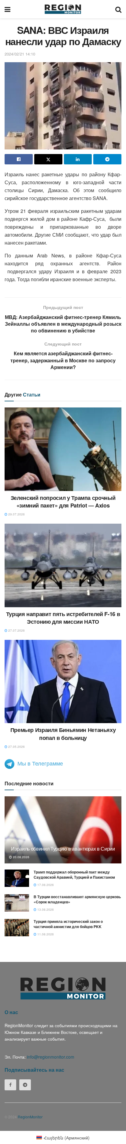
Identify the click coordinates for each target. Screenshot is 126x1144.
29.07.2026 (16, 514)
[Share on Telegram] (107, 159)
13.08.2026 (45, 909)
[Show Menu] (7, 9)
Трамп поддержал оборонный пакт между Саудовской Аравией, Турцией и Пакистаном (74, 874)
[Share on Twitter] (48, 159)
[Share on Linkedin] (78, 159)
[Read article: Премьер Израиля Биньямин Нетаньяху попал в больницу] (63, 681)
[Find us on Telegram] (25, 1084)
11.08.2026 (45, 934)
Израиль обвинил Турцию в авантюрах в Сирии (63, 848)
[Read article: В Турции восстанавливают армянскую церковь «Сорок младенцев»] (17, 903)
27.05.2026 (16, 746)
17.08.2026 (45, 885)
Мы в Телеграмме (40, 763)
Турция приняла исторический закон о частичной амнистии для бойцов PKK (68, 924)
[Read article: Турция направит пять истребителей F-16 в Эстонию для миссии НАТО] (63, 565)
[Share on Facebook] (19, 159)
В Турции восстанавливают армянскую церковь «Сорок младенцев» (77, 899)
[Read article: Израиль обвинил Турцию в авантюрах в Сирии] (63, 838)
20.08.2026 (20, 857)
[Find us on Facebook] (10, 1084)
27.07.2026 (16, 630)
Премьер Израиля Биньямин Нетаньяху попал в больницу (63, 733)
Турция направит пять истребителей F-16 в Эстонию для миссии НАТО (63, 618)
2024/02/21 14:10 (20, 54)
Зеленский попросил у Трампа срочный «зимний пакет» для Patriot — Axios (63, 501)
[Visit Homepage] (62, 9)
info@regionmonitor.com (50, 1057)
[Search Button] (118, 9)
